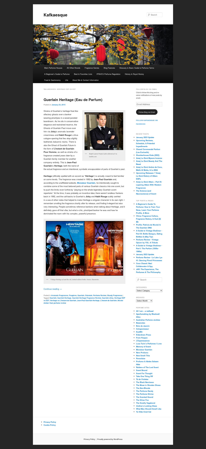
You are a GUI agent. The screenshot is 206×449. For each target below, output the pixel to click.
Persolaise (140, 358)
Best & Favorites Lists (83, 74)
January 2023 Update (145, 137)
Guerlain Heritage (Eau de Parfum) (73, 99)
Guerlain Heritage (64, 298)
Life (66, 80)
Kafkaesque (55, 15)
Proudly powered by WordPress (109, 439)
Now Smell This (143, 355)
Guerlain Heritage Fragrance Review (86, 298)
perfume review (60, 303)
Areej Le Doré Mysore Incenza (149, 158)
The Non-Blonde (143, 388)
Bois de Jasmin (143, 326)
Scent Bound (141, 370)
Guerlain (80, 295)
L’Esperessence (143, 340)
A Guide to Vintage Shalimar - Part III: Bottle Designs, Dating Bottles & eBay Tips (149, 233)
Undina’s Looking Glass (146, 406)
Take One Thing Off (144, 376)
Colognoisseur (142, 328)
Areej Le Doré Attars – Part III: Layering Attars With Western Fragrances (149, 184)
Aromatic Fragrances (59, 295)
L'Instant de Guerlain (108, 300)
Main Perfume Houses (53, 68)
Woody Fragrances (114, 295)
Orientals (88, 295)
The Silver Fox (142, 400)
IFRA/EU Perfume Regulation (108, 74)
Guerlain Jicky (108, 298)
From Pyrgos (141, 337)
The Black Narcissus (145, 382)
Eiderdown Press (143, 334)
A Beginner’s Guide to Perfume (57, 74)
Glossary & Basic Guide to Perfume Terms (136, 68)
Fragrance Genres (92, 68)
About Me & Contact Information (85, 80)
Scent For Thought (144, 373)
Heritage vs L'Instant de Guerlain (63, 300)
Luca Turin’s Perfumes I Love (149, 343)
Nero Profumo (142, 352)
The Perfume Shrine (144, 394)
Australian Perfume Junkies (148, 320)
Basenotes (140, 322)
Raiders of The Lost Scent (147, 367)
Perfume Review (99, 295)
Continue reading (53, 288)
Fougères (73, 295)
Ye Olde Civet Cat (143, 411)
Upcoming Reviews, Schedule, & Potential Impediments (145, 143)
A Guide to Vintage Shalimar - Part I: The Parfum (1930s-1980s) (149, 248)
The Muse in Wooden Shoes (148, 385)
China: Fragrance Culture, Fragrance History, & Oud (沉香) (148, 219)
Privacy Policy (50, 422)
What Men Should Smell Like (148, 408)
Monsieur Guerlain (144, 349)
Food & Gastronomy (52, 80)
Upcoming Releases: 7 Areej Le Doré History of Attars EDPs (148, 176)
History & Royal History (134, 74)
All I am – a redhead (144, 311)
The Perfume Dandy (144, 391)
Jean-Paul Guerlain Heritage (88, 300)
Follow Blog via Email (147, 112)
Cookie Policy (50, 425)
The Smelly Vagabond (145, 403)
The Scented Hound (144, 397)
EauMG (139, 331)
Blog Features (109, 68)
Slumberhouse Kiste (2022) (147, 155)
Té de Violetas (142, 379)
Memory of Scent (143, 346)
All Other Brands (73, 68)
